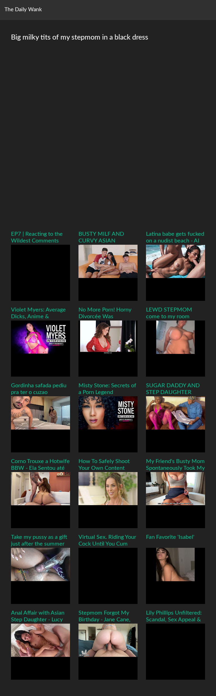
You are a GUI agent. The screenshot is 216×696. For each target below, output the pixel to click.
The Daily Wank (23, 9)
